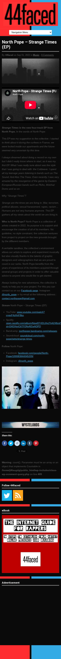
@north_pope (9, 294)
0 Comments (47, 55)
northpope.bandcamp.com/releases (38, 331)
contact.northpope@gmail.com (18, 298)
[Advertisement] (30, 618)
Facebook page (29, 290)
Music (36, 55)
